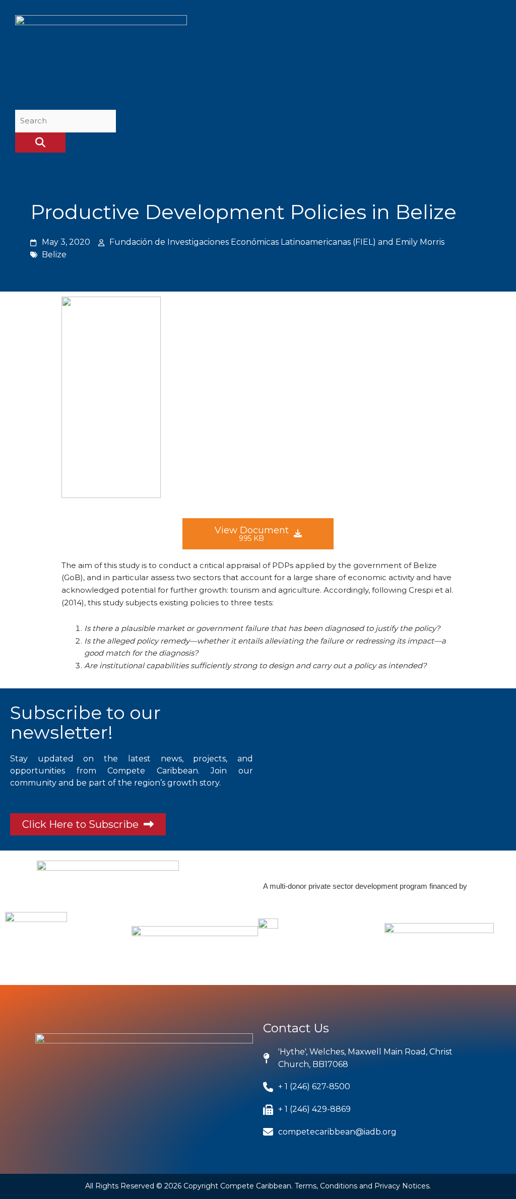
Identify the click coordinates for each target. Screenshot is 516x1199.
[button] (490, 57)
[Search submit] (40, 142)
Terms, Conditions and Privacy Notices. (363, 1185)
